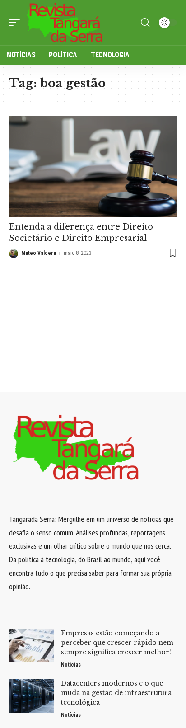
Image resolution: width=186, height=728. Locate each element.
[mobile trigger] (16, 22)
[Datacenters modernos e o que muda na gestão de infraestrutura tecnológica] (31, 696)
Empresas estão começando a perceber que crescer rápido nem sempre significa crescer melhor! (117, 642)
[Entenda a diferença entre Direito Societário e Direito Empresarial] (93, 166)
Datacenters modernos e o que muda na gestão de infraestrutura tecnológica (116, 692)
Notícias (71, 665)
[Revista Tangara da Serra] (65, 22)
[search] (145, 22)
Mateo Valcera (38, 253)
